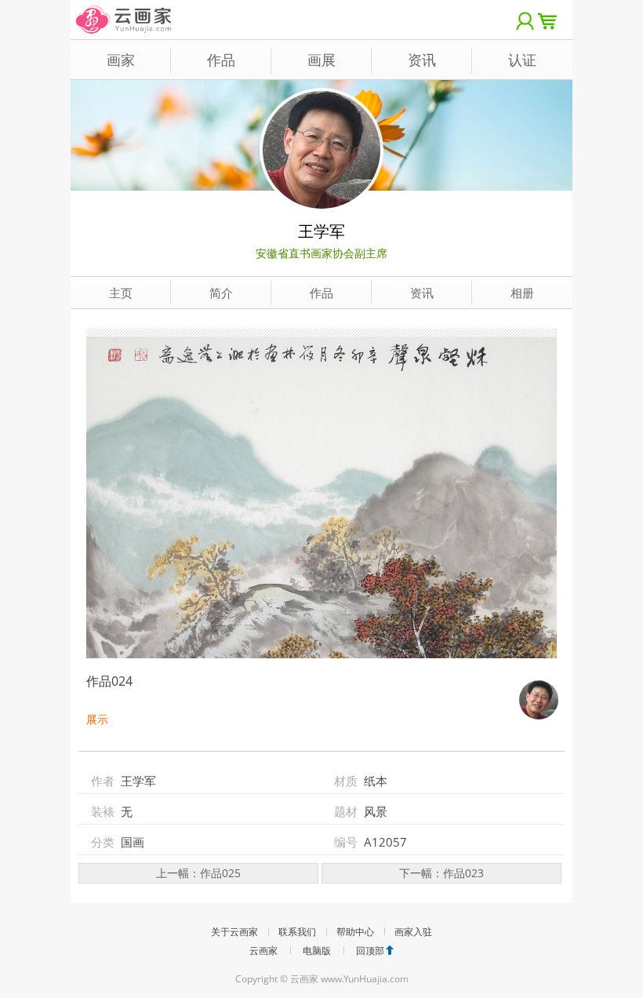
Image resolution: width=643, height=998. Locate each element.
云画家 (263, 950)
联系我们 (297, 931)
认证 (522, 59)
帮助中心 (355, 931)
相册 (522, 292)
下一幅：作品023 (441, 872)
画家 (121, 59)
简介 (221, 292)
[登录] (525, 19)
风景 (375, 811)
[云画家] (124, 11)
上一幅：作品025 (198, 872)
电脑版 (317, 950)
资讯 (422, 59)
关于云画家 (234, 931)
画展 (321, 59)
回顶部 (370, 950)
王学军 (321, 231)
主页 (121, 292)
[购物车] (551, 19)
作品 (221, 59)
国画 (132, 842)
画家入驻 (413, 931)
